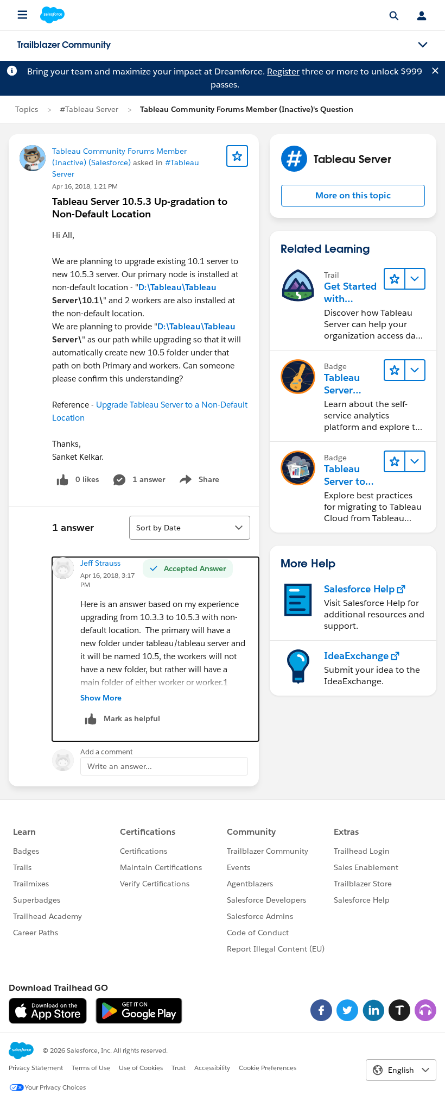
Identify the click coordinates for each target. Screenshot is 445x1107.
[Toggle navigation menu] (422, 45)
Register (283, 71)
